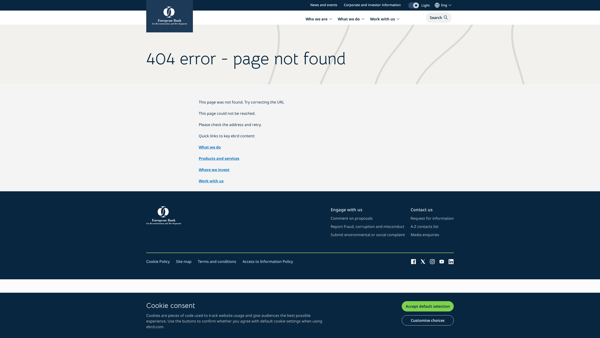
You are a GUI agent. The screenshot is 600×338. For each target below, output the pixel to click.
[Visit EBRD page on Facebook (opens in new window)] (413, 261)
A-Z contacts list (425, 226)
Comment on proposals (352, 218)
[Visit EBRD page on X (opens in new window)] (423, 261)
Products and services (219, 158)
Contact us (422, 209)
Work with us (211, 181)
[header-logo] (169, 16)
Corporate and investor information (372, 5)
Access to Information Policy (268, 261)
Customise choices (428, 320)
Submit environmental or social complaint (368, 234)
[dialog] (300, 315)
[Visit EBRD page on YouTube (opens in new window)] (441, 261)
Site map (183, 261)
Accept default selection (428, 306)
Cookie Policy (158, 261)
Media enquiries (425, 234)
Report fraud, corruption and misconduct (367, 226)
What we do (210, 147)
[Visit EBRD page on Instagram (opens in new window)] (432, 261)
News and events (323, 5)
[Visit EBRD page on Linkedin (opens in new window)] (451, 261)
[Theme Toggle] (413, 5)
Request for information (432, 218)
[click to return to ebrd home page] (235, 215)
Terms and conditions (217, 261)
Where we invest (214, 169)
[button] (438, 17)
